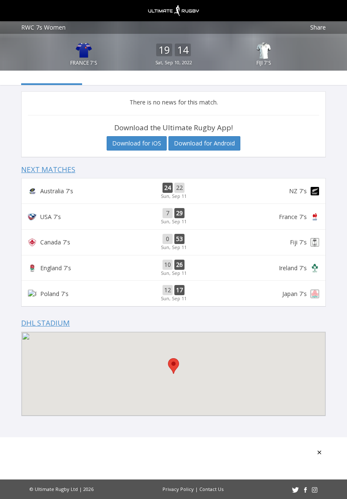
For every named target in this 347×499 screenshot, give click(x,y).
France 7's (83, 62)
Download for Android (204, 143)
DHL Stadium (45, 323)
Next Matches (48, 169)
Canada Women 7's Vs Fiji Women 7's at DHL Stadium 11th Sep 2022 (173, 242)
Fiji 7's (263, 62)
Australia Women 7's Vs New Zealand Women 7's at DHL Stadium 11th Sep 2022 (173, 191)
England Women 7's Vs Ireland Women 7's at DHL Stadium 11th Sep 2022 (173, 268)
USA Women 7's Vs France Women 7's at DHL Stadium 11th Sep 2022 (173, 216)
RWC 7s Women (43, 27)
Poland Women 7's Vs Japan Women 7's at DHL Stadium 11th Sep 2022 (173, 293)
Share (318, 27)
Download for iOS (136, 143)
